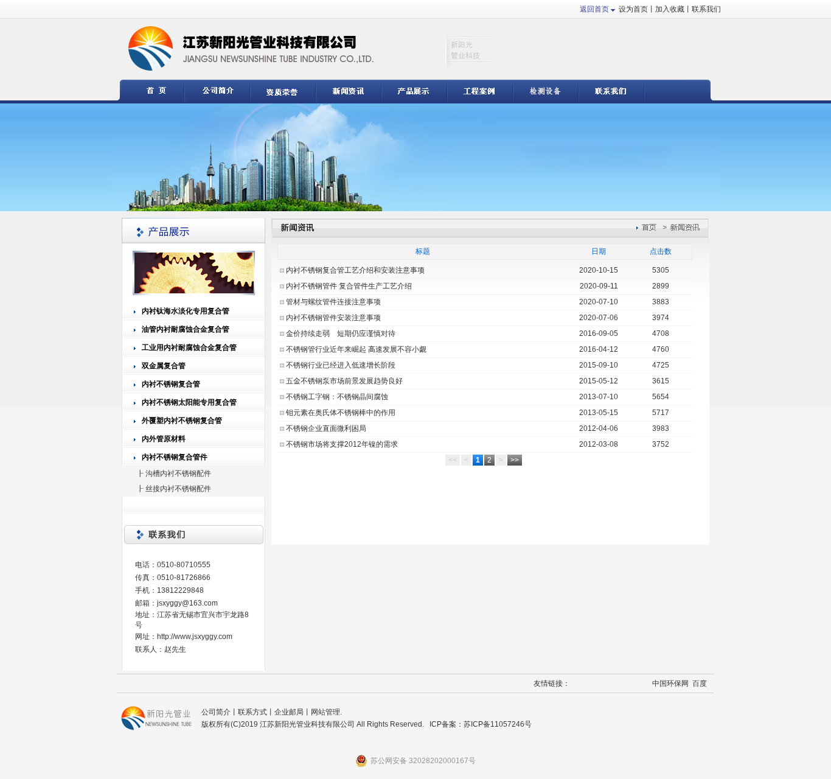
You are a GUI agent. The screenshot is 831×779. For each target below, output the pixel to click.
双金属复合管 (164, 366)
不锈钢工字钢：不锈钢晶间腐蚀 (337, 397)
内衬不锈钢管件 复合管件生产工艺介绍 (349, 286)
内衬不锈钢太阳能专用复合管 (189, 402)
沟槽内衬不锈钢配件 (178, 473)
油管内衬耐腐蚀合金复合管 (185, 329)
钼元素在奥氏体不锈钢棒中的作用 (340, 412)
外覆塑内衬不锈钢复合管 (182, 420)
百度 (699, 683)
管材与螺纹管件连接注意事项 (333, 302)
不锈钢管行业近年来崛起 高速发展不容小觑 (356, 349)
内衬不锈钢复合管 (171, 384)
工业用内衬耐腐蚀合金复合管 (189, 347)
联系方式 (252, 712)
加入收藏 (669, 9)
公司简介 (216, 712)
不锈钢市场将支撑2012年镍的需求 (342, 444)
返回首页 (594, 9)
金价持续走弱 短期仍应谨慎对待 (340, 333)
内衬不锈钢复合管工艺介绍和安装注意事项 (355, 270)
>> (514, 460)
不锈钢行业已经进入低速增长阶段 (340, 365)
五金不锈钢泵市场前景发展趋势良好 (344, 381)
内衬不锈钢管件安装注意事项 (333, 317)
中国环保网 (670, 683)
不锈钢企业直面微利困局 (326, 428)
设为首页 (633, 9)
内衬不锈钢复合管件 (174, 457)
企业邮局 (289, 712)
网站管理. (326, 712)
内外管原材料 (164, 439)
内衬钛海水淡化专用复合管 (185, 311)
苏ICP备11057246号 (498, 724)
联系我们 (706, 9)
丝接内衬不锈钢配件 (178, 488)
